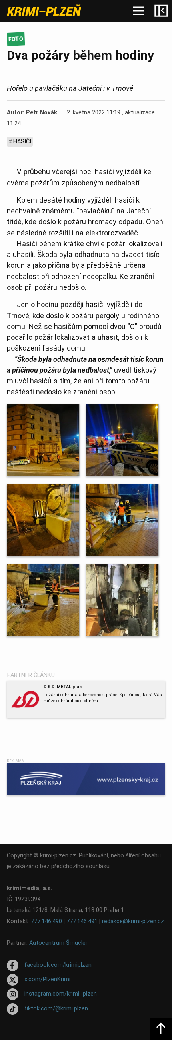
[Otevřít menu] (138, 11)
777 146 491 (82, 921)
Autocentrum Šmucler (58, 943)
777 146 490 (46, 921)
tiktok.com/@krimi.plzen (56, 1008)
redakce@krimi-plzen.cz (133, 921)
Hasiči (22, 141)
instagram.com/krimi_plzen (60, 994)
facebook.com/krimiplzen (58, 965)
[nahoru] (161, 1029)
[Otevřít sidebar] (161, 11)
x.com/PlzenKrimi (47, 979)
